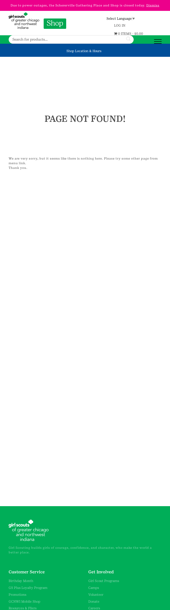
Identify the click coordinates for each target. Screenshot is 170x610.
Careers (94, 608)
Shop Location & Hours (83, 51)
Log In (119, 25)
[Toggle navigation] (157, 41)
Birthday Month (21, 581)
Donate (93, 601)
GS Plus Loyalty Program (28, 588)
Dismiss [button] (152, 5)
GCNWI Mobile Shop (24, 601)
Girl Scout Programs (103, 581)
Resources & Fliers (23, 608)
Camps (93, 588)
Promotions (17, 594)
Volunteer (96, 594)
